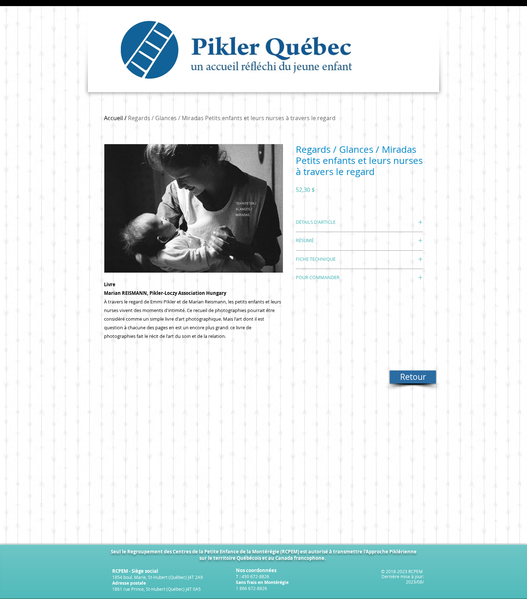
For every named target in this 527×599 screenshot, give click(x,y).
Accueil (113, 118)
